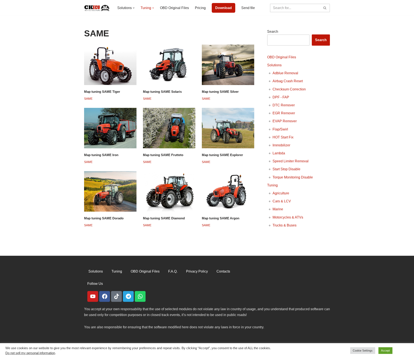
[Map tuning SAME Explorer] (228, 128)
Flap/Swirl (280, 129)
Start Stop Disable (286, 169)
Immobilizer (281, 145)
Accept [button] (385, 350)
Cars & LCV (282, 201)
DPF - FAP (281, 97)
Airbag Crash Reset (288, 81)
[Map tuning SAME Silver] (228, 65)
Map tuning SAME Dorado (104, 218)
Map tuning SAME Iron (101, 155)
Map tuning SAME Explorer (222, 155)
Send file (248, 8)
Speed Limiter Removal (291, 161)
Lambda (279, 153)
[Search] (325, 8)
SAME (88, 98)
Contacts (223, 271)
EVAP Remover (285, 121)
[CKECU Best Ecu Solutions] (97, 8)
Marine (278, 209)
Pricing (200, 8)
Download (223, 8)
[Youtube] (92, 296)
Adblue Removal (285, 73)
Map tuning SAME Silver (220, 91)
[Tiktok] (116, 296)
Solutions (274, 65)
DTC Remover (284, 105)
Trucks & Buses (284, 225)
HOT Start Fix (283, 137)
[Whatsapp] (140, 296)
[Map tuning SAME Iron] (110, 128)
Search (272, 31)
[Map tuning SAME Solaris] (169, 65)
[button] (134, 8)
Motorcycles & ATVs (288, 217)
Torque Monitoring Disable (293, 177)
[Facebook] (104, 296)
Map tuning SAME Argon (220, 218)
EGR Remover (284, 113)
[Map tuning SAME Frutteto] (169, 128)
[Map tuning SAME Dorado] (110, 191)
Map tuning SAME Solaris (162, 91)
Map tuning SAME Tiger (102, 91)
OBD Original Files (174, 8)
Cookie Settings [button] (363, 350)
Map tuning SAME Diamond (164, 218)
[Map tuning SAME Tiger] (110, 65)
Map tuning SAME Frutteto (163, 155)
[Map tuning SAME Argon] (228, 191)
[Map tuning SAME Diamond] (169, 191)
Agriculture (281, 193)
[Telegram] (128, 296)
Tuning (272, 185)
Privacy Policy (197, 271)
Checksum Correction (289, 89)
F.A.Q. (172, 271)
